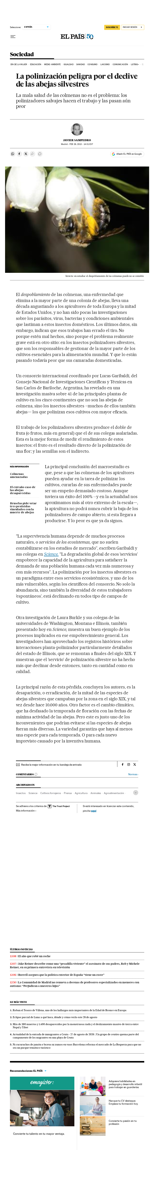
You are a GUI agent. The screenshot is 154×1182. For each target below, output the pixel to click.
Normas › (133, 774)
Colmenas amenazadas (19, 475)
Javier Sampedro (77, 140)
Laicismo (105, 64)
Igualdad (68, 64)
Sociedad (22, 55)
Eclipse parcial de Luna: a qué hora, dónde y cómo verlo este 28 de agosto (55, 1017)
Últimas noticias (21, 949)
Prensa (68, 793)
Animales (96, 793)
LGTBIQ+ (135, 64)
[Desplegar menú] (13, 37)
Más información (25, 810)
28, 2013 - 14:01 (81, 144)
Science (33, 793)
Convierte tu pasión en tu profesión (123, 1122)
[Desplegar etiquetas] (135, 792)
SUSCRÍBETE (112, 27)
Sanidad (80, 64)
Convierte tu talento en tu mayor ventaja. (39, 1134)
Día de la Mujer (19, 64)
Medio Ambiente (52, 64)
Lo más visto (18, 1002)
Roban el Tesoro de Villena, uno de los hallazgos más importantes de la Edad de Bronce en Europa (69, 1010)
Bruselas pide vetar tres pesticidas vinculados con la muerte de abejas (23, 508)
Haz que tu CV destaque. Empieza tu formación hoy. (123, 1102)
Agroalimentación (114, 793)
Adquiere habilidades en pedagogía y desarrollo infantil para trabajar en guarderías (125, 1084)
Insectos (21, 793)
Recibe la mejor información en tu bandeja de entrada (51, 764)
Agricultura (81, 793)
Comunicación (120, 64)
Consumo (92, 64)
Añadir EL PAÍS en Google (129, 154)
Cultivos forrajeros (50, 793)
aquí (93, 810)
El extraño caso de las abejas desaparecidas (22, 490)
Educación (35, 64)
